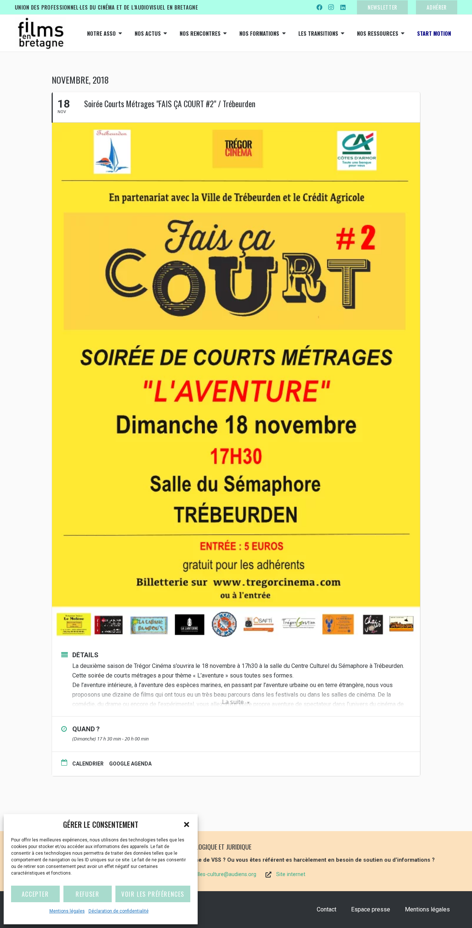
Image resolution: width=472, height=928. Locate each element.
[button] (186, 824)
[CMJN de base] (40, 33)
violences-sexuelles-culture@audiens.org (207, 874)
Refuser (87, 894)
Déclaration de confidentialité (118, 911)
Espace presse (370, 909)
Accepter (35, 894)
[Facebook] (319, 7)
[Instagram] (331, 7)
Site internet (290, 874)
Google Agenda (130, 764)
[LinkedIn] (343, 7)
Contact (326, 909)
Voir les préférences (152, 894)
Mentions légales (67, 911)
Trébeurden (388, 665)
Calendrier (88, 764)
